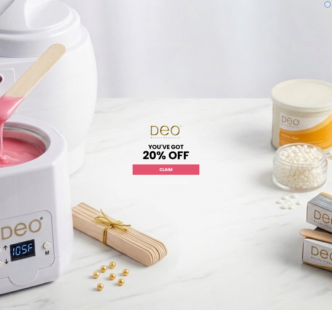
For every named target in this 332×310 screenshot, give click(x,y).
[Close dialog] (328, 4)
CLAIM (166, 169)
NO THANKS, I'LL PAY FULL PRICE (166, 182)
